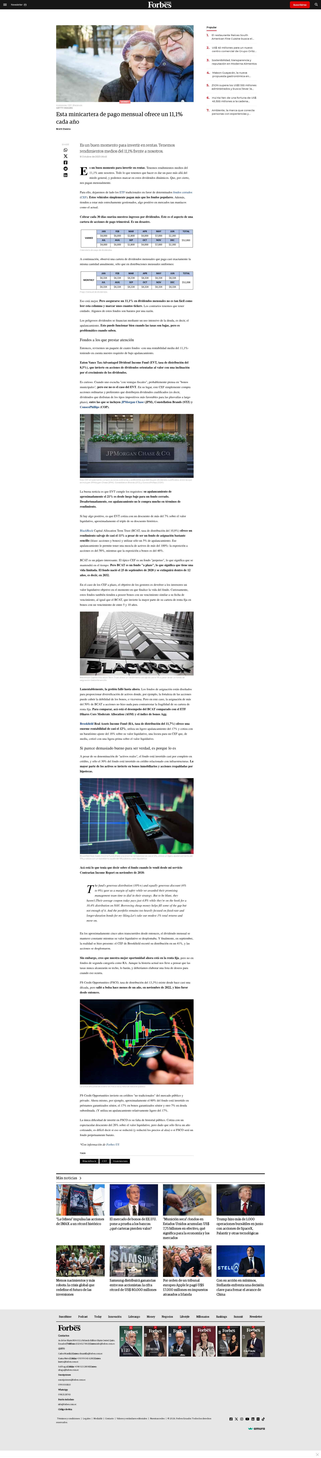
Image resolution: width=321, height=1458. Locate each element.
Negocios (167, 1316)
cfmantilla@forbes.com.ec (90, 1354)
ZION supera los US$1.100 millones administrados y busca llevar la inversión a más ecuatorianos (234, 87)
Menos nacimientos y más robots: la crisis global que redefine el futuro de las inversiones (75, 1287)
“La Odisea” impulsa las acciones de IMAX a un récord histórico (80, 1222)
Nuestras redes (157, 1419)
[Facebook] (65, 163)
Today (97, 1316)
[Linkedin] (65, 175)
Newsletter (256, 1316)
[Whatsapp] (65, 150)
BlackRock (87, 530)
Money (151, 1316)
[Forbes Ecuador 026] (253, 1341)
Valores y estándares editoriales (132, 1419)
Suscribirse (299, 4)
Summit (238, 1316)
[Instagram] (241, 1419)
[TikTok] (263, 1419)
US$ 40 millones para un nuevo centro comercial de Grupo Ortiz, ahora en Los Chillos (233, 49)
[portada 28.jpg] (204, 1341)
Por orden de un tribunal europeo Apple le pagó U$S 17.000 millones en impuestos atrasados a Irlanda (185, 1287)
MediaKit (97, 1419)
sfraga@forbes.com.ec (68, 1370)
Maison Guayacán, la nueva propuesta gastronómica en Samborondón (230, 74)
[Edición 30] (155, 1341)
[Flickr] (258, 1419)
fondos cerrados (182, 192)
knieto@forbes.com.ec (68, 1362)
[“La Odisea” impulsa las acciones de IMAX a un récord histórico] (80, 1200)
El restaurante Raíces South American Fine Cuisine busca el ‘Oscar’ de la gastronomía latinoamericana (232, 37)
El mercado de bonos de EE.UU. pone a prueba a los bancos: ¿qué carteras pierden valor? (133, 1224)
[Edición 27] (229, 1341)
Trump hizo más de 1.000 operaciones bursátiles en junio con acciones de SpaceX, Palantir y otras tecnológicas (240, 1226)
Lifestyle (185, 1316)
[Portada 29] (180, 1341)
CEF (83, 197)
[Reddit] (65, 169)
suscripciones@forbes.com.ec (71, 1380)
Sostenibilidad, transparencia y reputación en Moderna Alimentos (234, 62)
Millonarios (202, 1316)
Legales (87, 1419)
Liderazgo (134, 1316)
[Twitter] (65, 156)
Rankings (221, 1316)
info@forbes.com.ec (105, 1344)
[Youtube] (247, 1419)
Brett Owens (63, 129)
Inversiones (120, 1161)
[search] (316, 5)
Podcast (82, 1316)
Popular (212, 27)
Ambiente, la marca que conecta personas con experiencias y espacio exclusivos (233, 112)
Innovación (114, 1316)
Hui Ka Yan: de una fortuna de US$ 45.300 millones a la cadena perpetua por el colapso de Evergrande (234, 99)
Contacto (109, 1419)
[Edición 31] (131, 1341)
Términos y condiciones (68, 1419)
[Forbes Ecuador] (160, 5)
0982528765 (64, 1395)
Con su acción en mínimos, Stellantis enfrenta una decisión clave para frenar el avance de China (240, 1287)
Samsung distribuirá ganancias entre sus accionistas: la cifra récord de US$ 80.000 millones (133, 1285)
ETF (123, 192)
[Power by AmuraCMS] (256, 1428)
